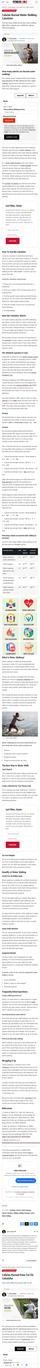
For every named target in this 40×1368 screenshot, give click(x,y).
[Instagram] (37, 1231)
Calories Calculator (7, 1213)
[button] (4, 2)
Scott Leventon (13, 38)
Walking (16, 1213)
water (32, 1213)
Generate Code (11, 137)
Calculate (9, 120)
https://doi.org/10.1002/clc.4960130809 (16, 1137)
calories (5, 401)
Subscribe (12, 241)
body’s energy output (30, 357)
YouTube (21, 1194)
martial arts (26, 1339)
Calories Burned (26, 1210)
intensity (8, 340)
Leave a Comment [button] (32, 1260)
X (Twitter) (31, 1192)
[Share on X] (18, 1365)
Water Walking (6, 1216)
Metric (31, 95)
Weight (5, 101)
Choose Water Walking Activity (14, 109)
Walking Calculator (24, 1213)
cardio (33, 1002)
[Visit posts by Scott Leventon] (4, 1232)
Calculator (12, 1210)
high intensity (7, 482)
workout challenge (24, 679)
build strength (26, 165)
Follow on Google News (20, 1186)
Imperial (20, 95)
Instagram (24, 1192)
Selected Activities (9, 116)
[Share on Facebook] (13, 1365)
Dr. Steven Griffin (30, 38)
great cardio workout (13, 163)
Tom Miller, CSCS (30, 1293)
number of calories (11, 184)
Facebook (18, 1192)
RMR (15, 401)
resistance (5, 1067)
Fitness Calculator (9, 10)
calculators (29, 1098)
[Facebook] (34, 1231)
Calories (18, 1210)
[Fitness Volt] (20, 2)
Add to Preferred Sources (25, 1180)
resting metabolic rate (24, 385)
